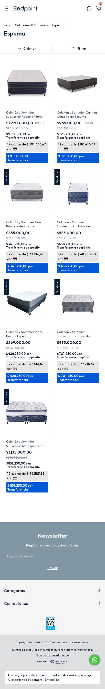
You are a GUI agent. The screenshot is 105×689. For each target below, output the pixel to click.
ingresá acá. (85, 649)
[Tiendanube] (52, 663)
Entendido (52, 679)
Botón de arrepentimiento (52, 655)
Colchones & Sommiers (31, 25)
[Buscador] (89, 9)
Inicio (7, 25)
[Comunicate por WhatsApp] (94, 659)
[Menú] (7, 9)
